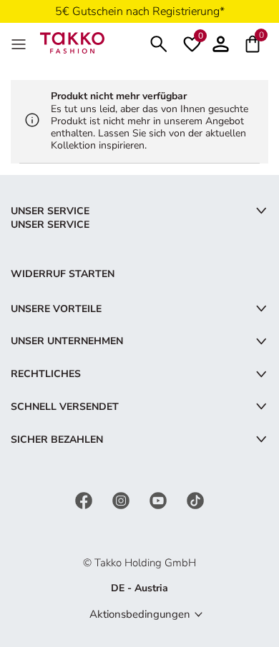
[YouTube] (160, 500)
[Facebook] (85, 500)
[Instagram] (122, 500)
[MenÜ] (20, 43)
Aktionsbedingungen (139, 614)
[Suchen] (159, 42)
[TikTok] (195, 500)
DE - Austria (139, 588)
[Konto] (220, 42)
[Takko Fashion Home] (72, 42)
